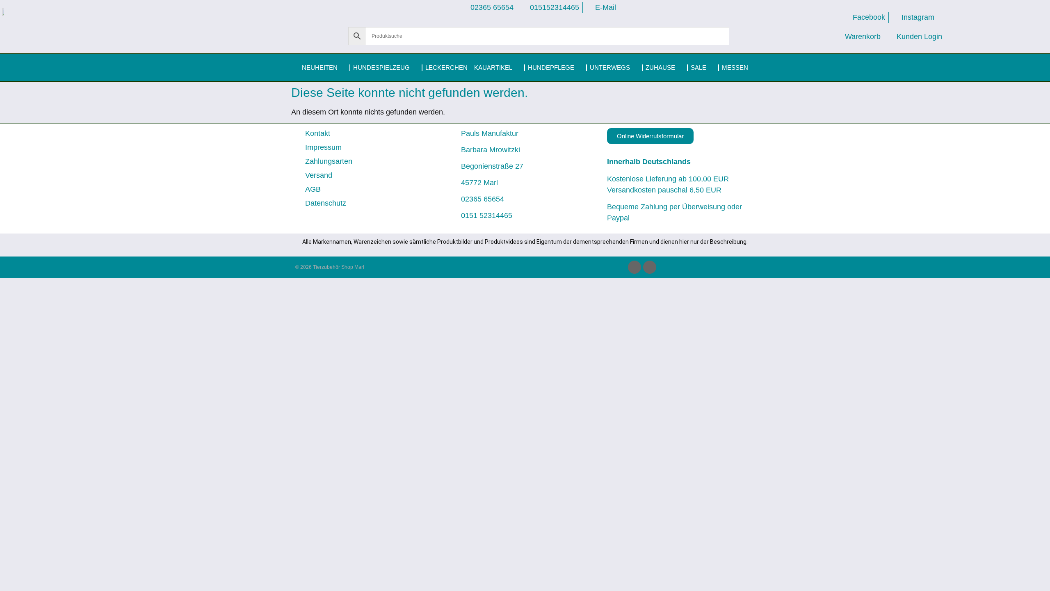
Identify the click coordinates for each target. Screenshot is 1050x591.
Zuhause (660, 67)
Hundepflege (551, 67)
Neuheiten (320, 67)
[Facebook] (634, 267)
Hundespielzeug (381, 67)
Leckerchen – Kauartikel (468, 67)
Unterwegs (610, 67)
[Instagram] (649, 267)
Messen (735, 67)
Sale (698, 67)
